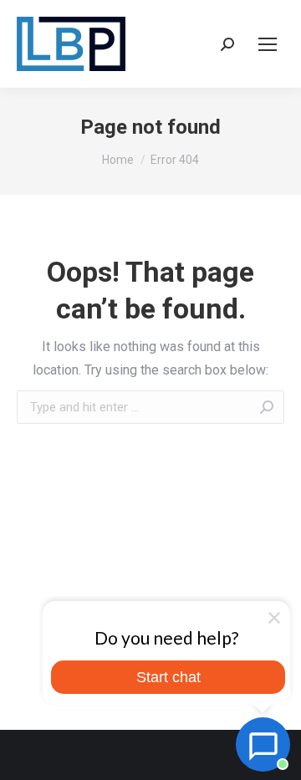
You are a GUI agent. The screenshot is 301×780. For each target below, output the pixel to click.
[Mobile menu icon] (267, 44)
